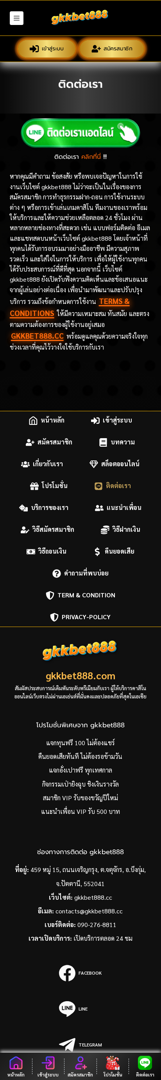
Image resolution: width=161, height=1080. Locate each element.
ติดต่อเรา (118, 486)
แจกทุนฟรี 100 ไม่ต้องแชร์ (80, 743)
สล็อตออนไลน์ (120, 464)
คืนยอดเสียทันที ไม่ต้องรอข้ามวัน (80, 756)
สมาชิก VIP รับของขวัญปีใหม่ (80, 798)
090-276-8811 (96, 924)
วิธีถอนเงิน (52, 551)
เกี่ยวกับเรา (48, 464)
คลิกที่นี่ (91, 157)
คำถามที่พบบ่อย (86, 573)
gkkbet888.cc (37, 335)
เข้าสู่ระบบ (53, 48)
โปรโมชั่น (55, 486)
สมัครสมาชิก (118, 48)
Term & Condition (86, 595)
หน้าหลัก (52, 420)
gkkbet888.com (80, 675)
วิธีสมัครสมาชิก (53, 530)
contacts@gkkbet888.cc (89, 911)
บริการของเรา (49, 508)
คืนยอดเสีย (119, 551)
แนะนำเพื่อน (124, 508)
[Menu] (16, 18)
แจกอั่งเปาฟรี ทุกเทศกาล (80, 770)
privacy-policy (86, 617)
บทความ (123, 442)
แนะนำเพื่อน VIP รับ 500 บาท (80, 811)
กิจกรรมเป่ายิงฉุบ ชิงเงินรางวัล (80, 784)
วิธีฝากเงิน (126, 530)
